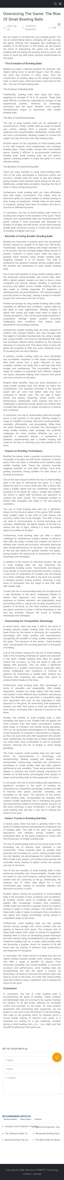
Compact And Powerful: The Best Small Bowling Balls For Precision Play (22, 1126)
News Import (25, 1119)
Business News (10, 1119)
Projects (38, 1119)
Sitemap (36, 1174)
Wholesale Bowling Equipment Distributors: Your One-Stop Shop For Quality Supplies (48, 1133)
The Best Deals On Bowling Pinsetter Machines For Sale (48, 1139)
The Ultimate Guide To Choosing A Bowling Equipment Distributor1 (18, 1133)
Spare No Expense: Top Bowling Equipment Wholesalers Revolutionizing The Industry (48, 1127)
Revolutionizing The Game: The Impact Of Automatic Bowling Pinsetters (18, 1139)
